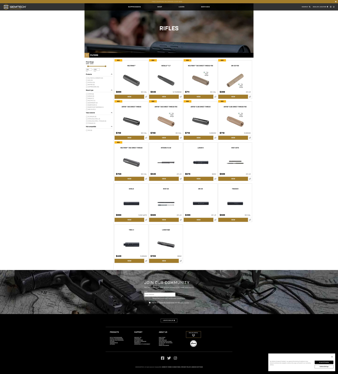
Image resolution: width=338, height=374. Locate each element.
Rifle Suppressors (116, 337)
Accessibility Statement (142, 344)
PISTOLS (91, 82)
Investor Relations (165, 341)
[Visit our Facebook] (162, 358)
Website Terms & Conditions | (171, 367)
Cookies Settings (324, 366)
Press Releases (164, 345)
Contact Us (137, 337)
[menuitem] (99, 82)
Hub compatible (91, 127)
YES (90, 130)
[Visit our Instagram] (175, 358)
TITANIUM (91, 123)
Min (87, 71)
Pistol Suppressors (116, 339)
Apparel (112, 344)
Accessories (114, 343)
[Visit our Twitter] (169, 358)
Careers (161, 339)
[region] (301, 362)
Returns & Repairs (140, 341)
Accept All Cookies (324, 362)
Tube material (90, 113)
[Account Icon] (330, 6)
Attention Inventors (166, 343)
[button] (86, 55)
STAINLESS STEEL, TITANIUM (97, 121)
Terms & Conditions (166, 303)
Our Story (162, 337)
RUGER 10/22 (92, 105)
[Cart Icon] (333, 6)
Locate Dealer (168, 320)
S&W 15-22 (92, 109)
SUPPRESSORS (93, 87)
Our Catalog (163, 340)
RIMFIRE (91, 84)
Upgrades (137, 339)
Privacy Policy (183, 303)
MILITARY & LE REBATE (95, 78)
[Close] (332, 357)
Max (95, 71)
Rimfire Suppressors (117, 340)
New (90, 80)
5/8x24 (91, 96)
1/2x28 (91, 94)
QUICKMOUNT (93, 103)
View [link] (129, 97)
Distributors (138, 340)
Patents (161, 344)
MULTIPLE (91, 100)
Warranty (137, 343)
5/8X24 (91, 98)
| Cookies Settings (197, 367)
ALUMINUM (92, 116)
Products (89, 74)
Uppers (112, 341)
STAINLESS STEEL (94, 119)
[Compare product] (146, 96)
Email (145, 291)
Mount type (89, 90)
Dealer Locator (319, 7)
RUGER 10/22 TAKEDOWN (96, 107)
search (305, 7)
